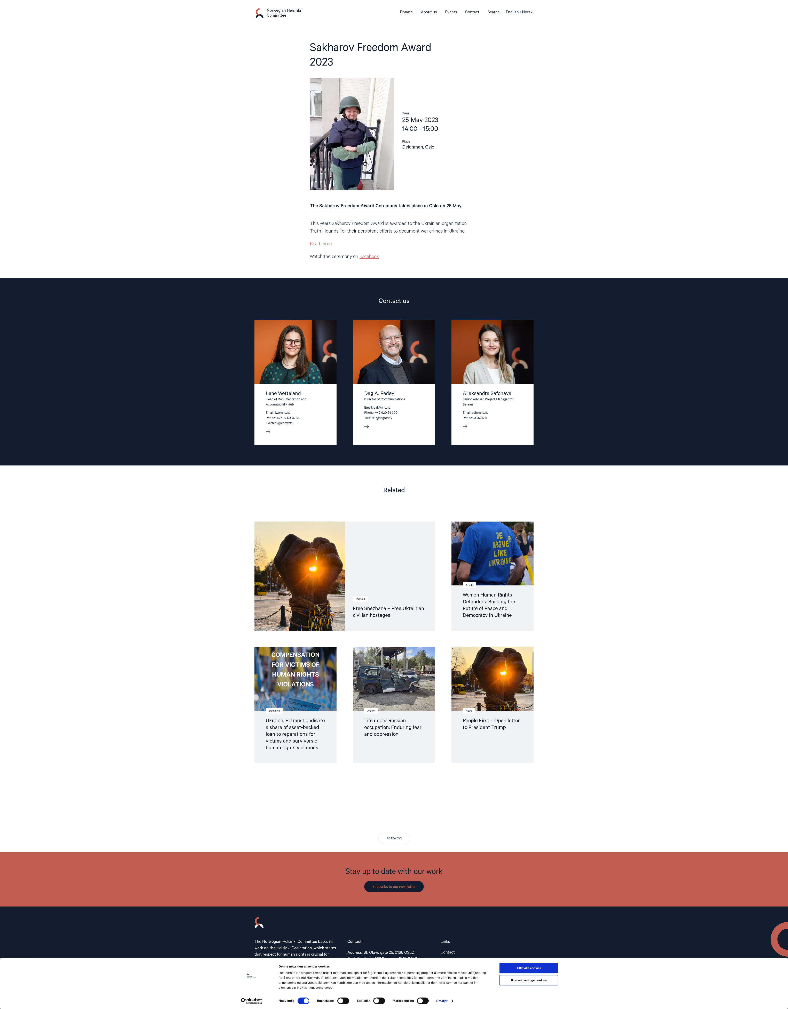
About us (429, 12)
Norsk (527, 12)
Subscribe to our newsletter (394, 887)
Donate (406, 12)
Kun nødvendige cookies (529, 980)
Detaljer (442, 1001)
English (512, 12)
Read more (321, 244)
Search (494, 12)
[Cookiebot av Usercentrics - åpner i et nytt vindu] (251, 1001)
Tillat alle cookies (529, 968)
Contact (472, 12)
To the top (394, 838)
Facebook (369, 256)
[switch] (343, 1000)
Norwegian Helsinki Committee (284, 13)
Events (451, 12)
